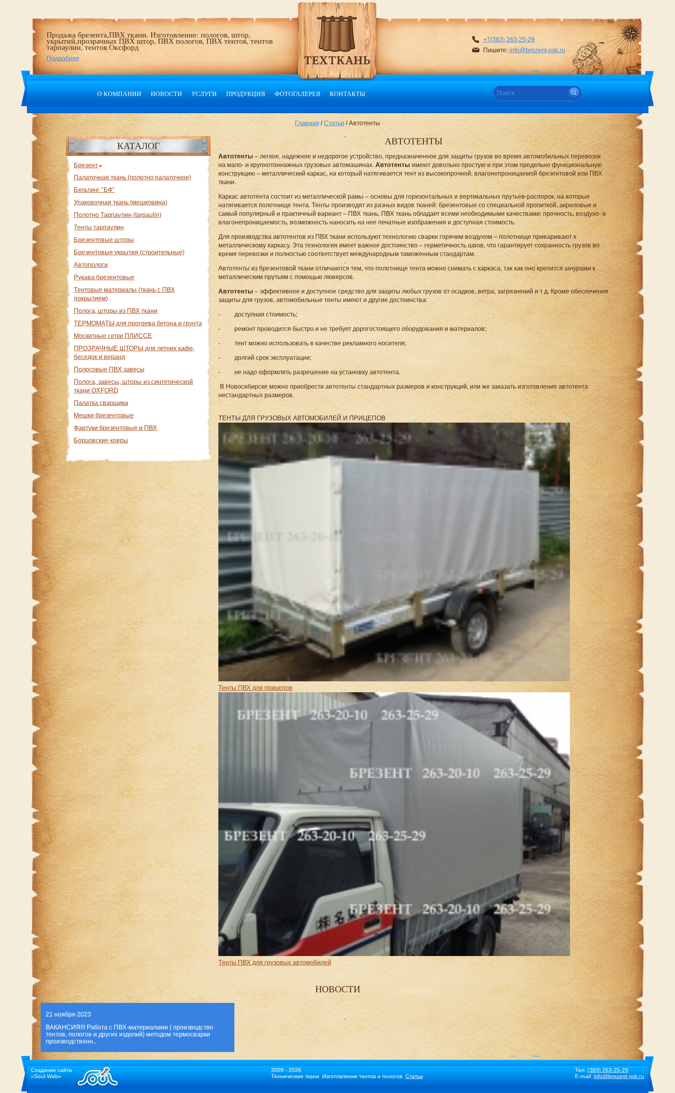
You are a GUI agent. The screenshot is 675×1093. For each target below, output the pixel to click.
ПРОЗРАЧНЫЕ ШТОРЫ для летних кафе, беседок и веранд (134, 352)
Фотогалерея (297, 93)
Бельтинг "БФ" (94, 190)
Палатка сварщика (101, 403)
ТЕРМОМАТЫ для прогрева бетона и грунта (138, 323)
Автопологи (91, 264)
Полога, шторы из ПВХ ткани (115, 310)
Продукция (245, 93)
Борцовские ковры (101, 440)
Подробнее (62, 58)
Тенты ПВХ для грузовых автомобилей (274, 962)
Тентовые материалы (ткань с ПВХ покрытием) (124, 294)
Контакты (347, 93)
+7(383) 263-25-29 (509, 39)
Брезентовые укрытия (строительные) (129, 252)
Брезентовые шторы (104, 239)
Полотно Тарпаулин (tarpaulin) (117, 214)
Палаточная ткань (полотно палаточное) (132, 177)
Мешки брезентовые (104, 415)
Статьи (334, 123)
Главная (307, 123)
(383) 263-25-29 (608, 1070)
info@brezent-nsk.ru (537, 50)
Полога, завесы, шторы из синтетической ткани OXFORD (133, 386)
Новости (166, 93)
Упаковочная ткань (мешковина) (120, 202)
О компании (119, 93)
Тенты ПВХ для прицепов (255, 687)
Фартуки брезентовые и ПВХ (115, 428)
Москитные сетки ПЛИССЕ (113, 335)
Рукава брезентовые (104, 277)
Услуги (204, 93)
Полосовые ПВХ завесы (109, 369)
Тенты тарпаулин (99, 227)
